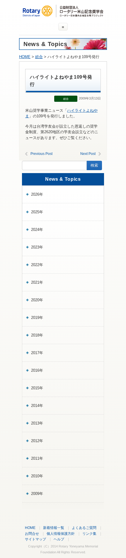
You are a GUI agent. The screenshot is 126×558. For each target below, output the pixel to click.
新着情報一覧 (53, 528)
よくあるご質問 (84, 528)
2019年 (37, 317)
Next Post (88, 154)
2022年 (37, 265)
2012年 (37, 441)
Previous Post (41, 154)
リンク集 (89, 533)
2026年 (37, 194)
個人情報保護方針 (61, 533)
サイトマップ (35, 539)
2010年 (37, 476)
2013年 (37, 423)
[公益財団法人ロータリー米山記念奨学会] (63, 14)
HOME (24, 57)
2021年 (37, 282)
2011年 (37, 458)
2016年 (37, 370)
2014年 (37, 405)
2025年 (37, 212)
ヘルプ (59, 539)
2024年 (37, 229)
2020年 (37, 300)
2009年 (37, 493)
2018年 (37, 335)
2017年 (37, 353)
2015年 (37, 388)
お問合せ (32, 533)
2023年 (37, 247)
